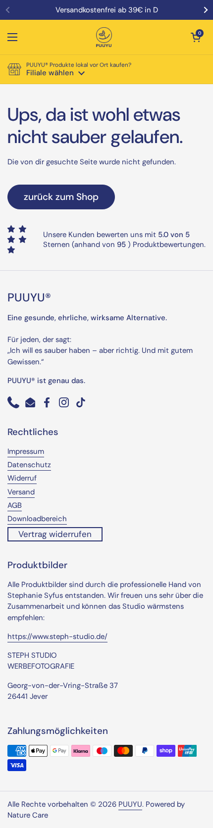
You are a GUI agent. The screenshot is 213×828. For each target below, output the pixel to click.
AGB (14, 505)
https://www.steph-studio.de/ (57, 636)
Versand (21, 492)
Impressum (25, 451)
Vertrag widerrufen (55, 534)
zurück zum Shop (61, 197)
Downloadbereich (37, 519)
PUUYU (130, 804)
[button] (196, 37)
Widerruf (22, 478)
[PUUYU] (104, 37)
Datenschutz (29, 465)
